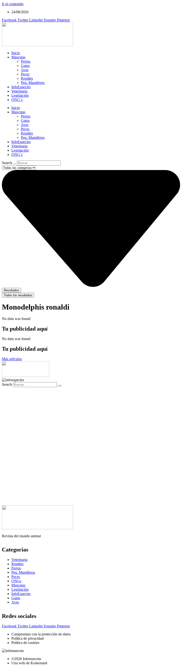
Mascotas (18, 57)
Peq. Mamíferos (33, 83)
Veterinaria (19, 91)
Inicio (15, 53)
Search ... (9, 163)
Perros (25, 61)
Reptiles (27, 78)
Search (7, 384)
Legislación (20, 95)
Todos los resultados (18, 295)
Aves (24, 70)
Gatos (25, 66)
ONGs (16, 581)
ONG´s (17, 100)
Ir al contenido (12, 4)
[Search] (60, 385)
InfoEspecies (21, 87)
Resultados (11, 290)
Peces (25, 74)
